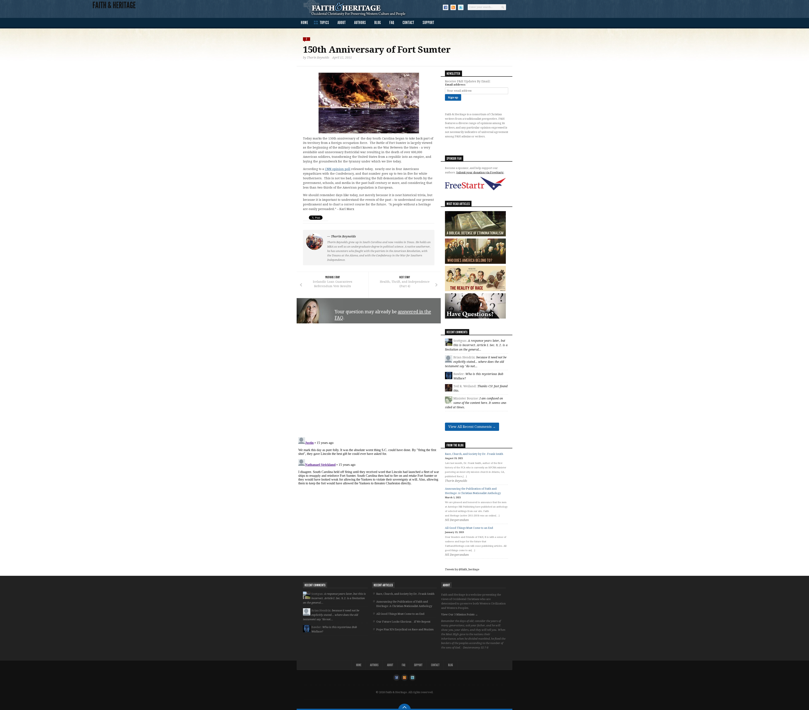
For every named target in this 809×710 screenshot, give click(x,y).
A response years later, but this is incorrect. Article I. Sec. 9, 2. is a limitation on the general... (476, 345)
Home (304, 22)
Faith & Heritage (357, 8)
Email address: (455, 84)
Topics (324, 22)
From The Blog (455, 445)
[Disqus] (369, 380)
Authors (360, 22)
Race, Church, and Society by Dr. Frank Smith (474, 453)
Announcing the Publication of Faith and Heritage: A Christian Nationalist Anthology (404, 604)
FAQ (391, 22)
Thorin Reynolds (318, 57)
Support (428, 22)
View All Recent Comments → (472, 427)
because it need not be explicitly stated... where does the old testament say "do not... (475, 362)
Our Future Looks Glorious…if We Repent (403, 621)
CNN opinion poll (337, 169)
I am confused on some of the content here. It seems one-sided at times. (476, 403)
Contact (408, 22)
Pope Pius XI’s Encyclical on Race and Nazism (405, 629)
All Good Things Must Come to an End (469, 527)
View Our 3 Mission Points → (459, 614)
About (342, 22)
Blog (377, 22)
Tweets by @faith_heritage (462, 569)
